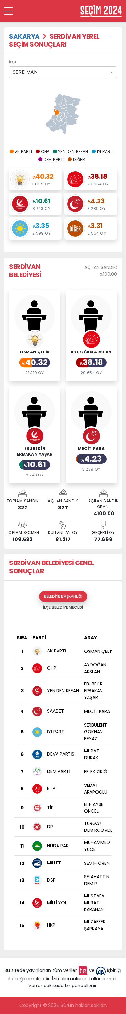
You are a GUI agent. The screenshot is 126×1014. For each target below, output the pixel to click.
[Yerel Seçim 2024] (101, 11)
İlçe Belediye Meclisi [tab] (63, 607)
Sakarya (24, 36)
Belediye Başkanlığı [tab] (63, 596)
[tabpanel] (63, 779)
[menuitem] (57, 111)
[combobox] (63, 72)
